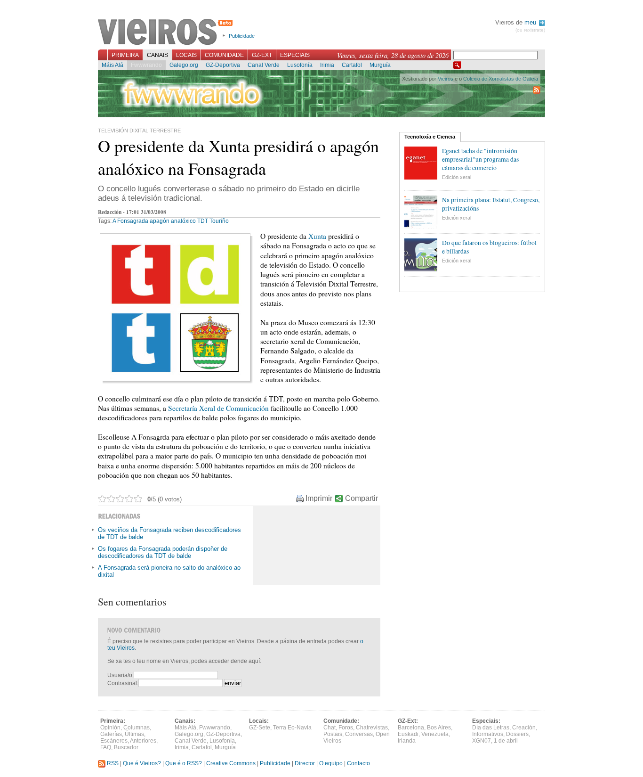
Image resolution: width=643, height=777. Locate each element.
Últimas (134, 734)
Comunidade (224, 55)
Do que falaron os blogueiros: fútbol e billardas (489, 246)
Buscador (126, 747)
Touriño (219, 221)
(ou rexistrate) (530, 30)
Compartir (361, 498)
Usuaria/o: (120, 675)
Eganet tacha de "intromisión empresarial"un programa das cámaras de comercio (480, 159)
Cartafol (352, 65)
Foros (345, 727)
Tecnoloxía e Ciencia (429, 136)
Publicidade (242, 36)
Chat (329, 727)
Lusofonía (300, 65)
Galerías (111, 734)
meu (531, 22)
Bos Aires (439, 727)
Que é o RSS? (183, 763)
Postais (332, 734)
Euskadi (408, 734)
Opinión (110, 727)
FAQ (105, 747)
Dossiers (517, 734)
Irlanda (407, 740)
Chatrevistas (372, 727)
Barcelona (411, 727)
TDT (202, 221)
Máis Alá (112, 65)
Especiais (295, 55)
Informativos (487, 734)
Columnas (136, 727)
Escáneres (114, 740)
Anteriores (143, 740)
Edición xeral (456, 177)
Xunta (317, 236)
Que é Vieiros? (142, 763)
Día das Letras (490, 727)
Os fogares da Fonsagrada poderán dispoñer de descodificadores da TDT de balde (162, 552)
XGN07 (481, 740)
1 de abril (506, 740)
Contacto (358, 763)
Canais (157, 55)
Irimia (327, 65)
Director (305, 763)
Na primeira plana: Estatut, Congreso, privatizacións (490, 204)
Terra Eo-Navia (292, 727)
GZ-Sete (259, 727)
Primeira (125, 55)
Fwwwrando (146, 65)
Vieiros (167, 32)
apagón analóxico (173, 221)
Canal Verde (264, 65)
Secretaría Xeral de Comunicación (218, 408)
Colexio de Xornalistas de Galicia (500, 79)
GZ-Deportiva (223, 65)
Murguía (380, 65)
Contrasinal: (122, 683)
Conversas (359, 734)
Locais (186, 55)
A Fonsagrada (130, 221)
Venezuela (435, 734)
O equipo (331, 763)
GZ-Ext (262, 55)
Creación (524, 727)
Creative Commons (231, 763)
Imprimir (318, 498)
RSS (112, 763)
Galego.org (183, 65)
